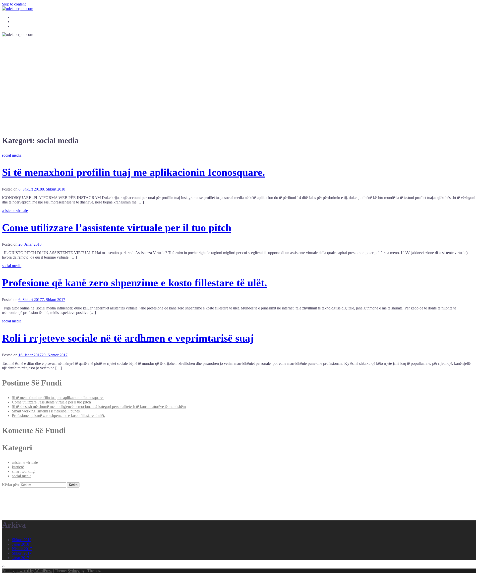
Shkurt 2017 (21, 553)
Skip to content (14, 4)
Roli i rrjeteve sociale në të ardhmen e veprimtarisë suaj (128, 338)
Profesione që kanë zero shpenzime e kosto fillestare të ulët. (134, 282)
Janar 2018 (20, 544)
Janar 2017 (20, 558)
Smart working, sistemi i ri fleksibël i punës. (46, 411)
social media (11, 155)
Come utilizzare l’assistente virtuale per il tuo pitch (116, 227)
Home (16, 17)
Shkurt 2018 (21, 540)
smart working (23, 471)
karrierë (18, 467)
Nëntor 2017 (22, 549)
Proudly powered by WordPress (27, 571)
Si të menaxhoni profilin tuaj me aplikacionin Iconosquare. (133, 172)
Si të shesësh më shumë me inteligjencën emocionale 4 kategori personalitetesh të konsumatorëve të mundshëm (99, 406)
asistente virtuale (15, 210)
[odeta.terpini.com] (17, 8)
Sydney (74, 571)
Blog (15, 22)
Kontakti (18, 26)
